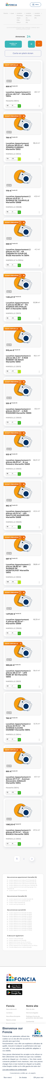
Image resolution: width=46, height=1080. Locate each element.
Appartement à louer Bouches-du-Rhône (20, 943)
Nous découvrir (11, 1009)
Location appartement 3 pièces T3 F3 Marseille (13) (22, 882)
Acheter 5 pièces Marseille (16, 938)
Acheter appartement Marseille (17, 940)
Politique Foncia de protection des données (34, 1017)
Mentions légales (32, 1013)
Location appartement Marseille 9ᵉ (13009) (20, 930)
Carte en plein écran (23, 53)
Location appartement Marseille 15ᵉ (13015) (20, 918)
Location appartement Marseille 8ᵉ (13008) (20, 928)
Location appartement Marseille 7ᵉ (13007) (20, 926)
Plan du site (30, 1009)
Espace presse (11, 1020)
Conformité (30, 1021)
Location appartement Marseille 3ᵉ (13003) (20, 923)
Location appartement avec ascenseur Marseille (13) (23, 885)
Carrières (9, 1013)
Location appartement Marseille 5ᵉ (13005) (20, 925)
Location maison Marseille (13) (17, 902)
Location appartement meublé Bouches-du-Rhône (23, 945)
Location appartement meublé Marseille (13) (21, 899)
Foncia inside (10, 1023)
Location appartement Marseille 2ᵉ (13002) (20, 921)
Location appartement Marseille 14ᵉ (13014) (20, 916)
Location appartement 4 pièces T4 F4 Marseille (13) (22, 883)
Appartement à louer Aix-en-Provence (20, 942)
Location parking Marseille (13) (17, 904)
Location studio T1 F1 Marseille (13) (18, 890)
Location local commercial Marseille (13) (19, 900)
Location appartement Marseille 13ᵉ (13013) (20, 914)
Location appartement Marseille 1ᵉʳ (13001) (20, 919)
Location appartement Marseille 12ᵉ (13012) (20, 912)
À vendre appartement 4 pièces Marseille (20, 947)
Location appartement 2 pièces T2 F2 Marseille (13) (22, 880)
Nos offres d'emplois (13, 1016)
